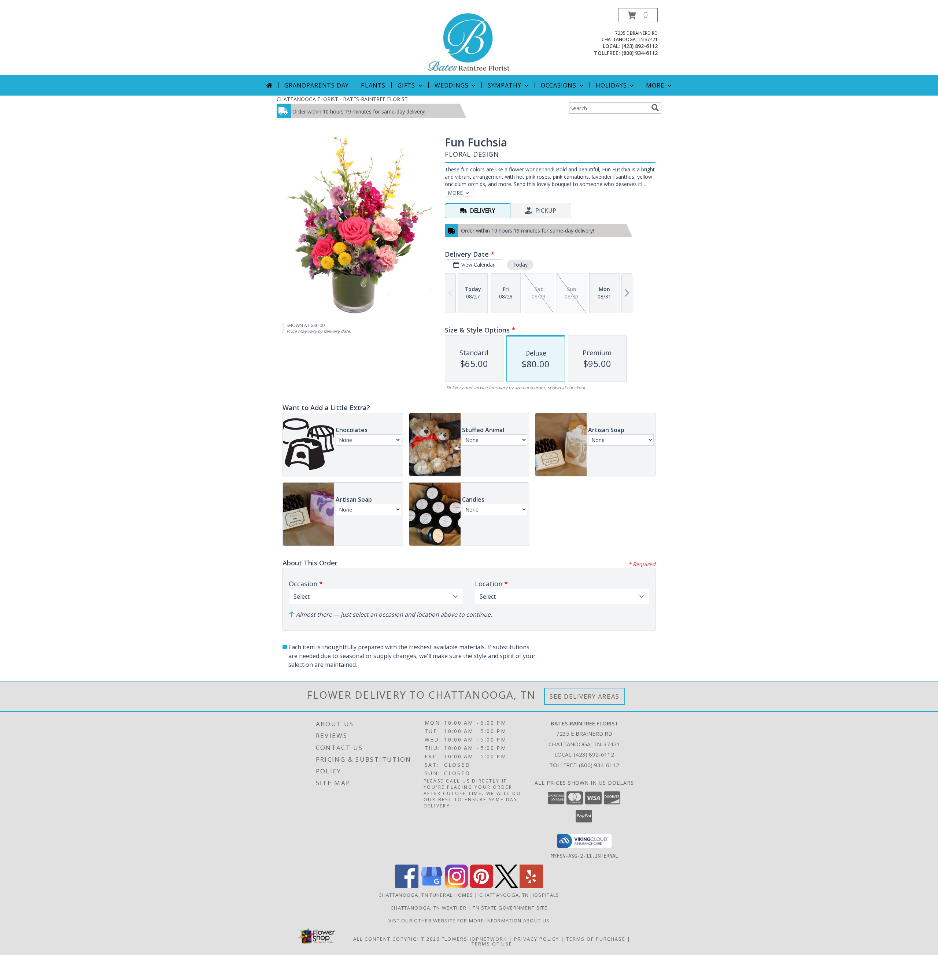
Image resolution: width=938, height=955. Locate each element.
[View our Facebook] (406, 885)
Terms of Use (492, 943)
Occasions (558, 85)
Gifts (406, 85)
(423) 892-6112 (639, 45)
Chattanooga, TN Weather (428, 907)
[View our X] (506, 885)
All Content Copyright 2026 (396, 939)
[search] (655, 108)
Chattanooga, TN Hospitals (519, 895)
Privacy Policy (536, 939)
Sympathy (504, 85)
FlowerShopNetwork (474, 939)
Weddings (451, 85)
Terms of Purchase (595, 939)
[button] (638, 15)
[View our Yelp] (531, 885)
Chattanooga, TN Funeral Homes (425, 895)
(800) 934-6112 (639, 52)
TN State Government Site (510, 907)
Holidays (611, 85)
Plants (373, 85)
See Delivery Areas (585, 696)
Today (520, 264)
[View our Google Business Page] (431, 885)
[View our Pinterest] (481, 885)
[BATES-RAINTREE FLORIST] (469, 41)
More (655, 85)
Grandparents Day (316, 85)
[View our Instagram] (456, 885)
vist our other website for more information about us (469, 920)
